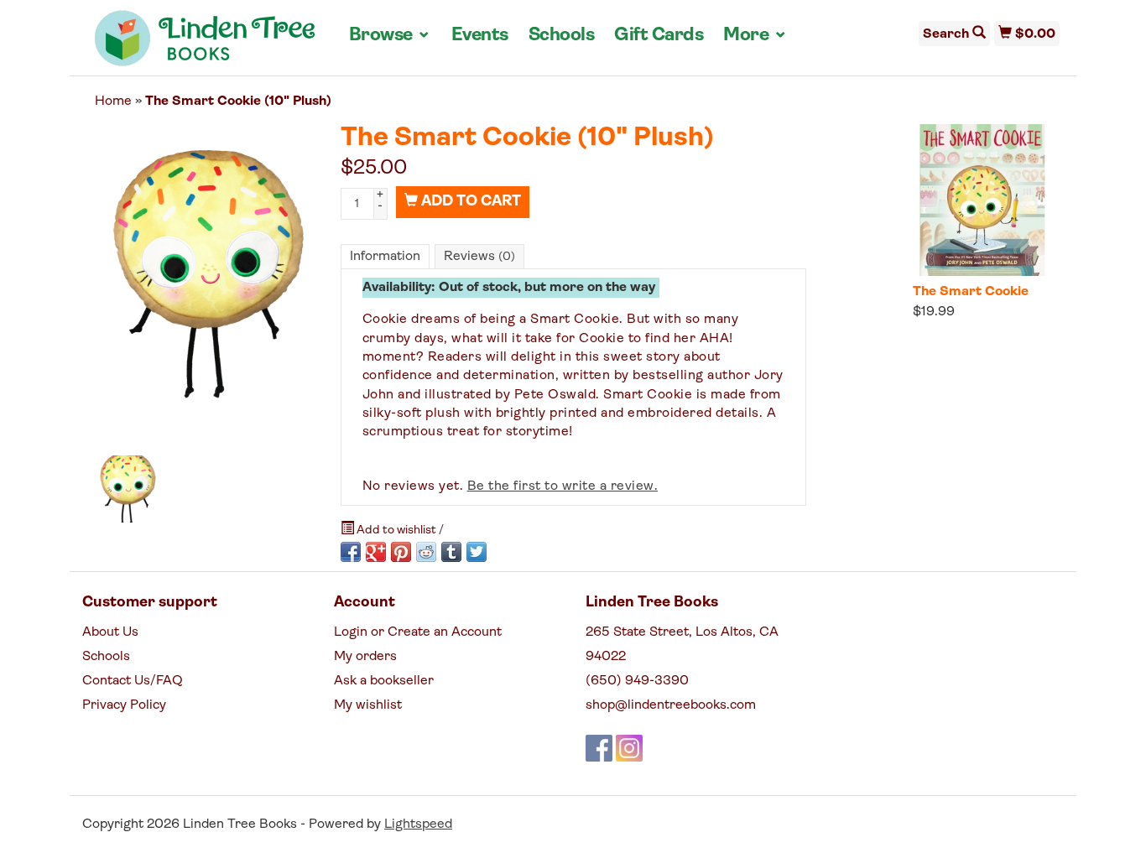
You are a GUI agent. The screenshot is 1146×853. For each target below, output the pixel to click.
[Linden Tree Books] (205, 44)
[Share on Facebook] (351, 552)
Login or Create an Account (418, 632)
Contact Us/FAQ (132, 681)
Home (113, 101)
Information (385, 256)
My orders (365, 656)
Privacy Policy (124, 705)
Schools (562, 35)
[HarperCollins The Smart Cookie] (982, 199)
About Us (110, 632)
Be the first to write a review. (563, 486)
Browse (390, 35)
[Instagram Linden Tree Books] (629, 748)
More (755, 35)
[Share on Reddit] (426, 552)
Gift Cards (658, 35)
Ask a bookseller (384, 681)
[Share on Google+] (376, 552)
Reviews (479, 256)
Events (479, 35)
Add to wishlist (396, 530)
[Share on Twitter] (476, 552)
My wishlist (368, 705)
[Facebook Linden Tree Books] (599, 748)
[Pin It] (401, 552)
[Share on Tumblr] (451, 552)
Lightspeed (418, 824)
